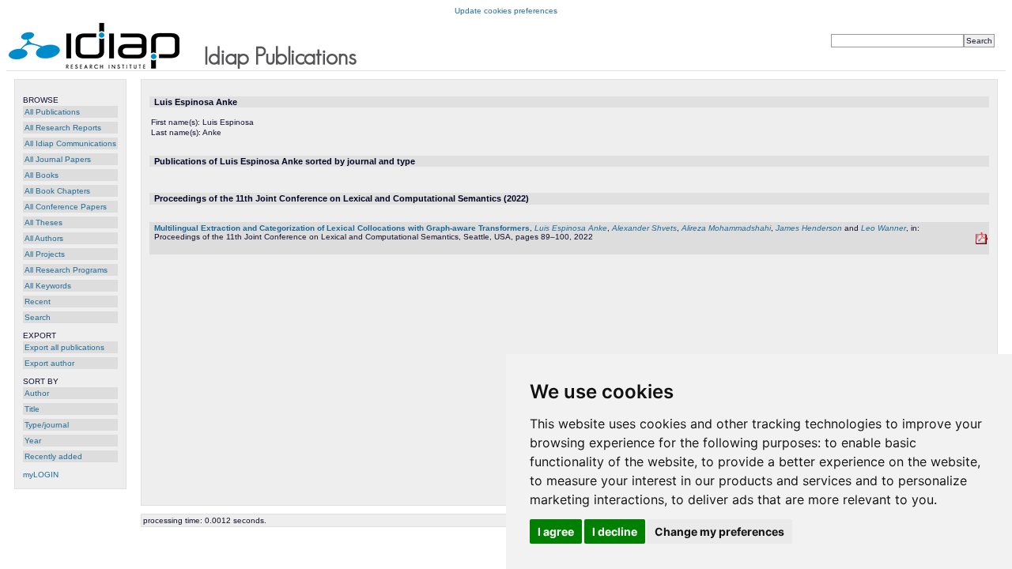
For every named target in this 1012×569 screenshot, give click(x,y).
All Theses (43, 222)
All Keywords (48, 285)
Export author (49, 363)
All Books (42, 175)
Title (32, 409)
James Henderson (809, 228)
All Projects (45, 254)
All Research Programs (66, 270)
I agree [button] (556, 531)
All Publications (52, 111)
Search (38, 317)
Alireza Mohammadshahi (726, 228)
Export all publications (64, 347)
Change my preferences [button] (719, 531)
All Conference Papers (66, 206)
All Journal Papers (58, 159)
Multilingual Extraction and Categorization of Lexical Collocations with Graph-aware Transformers (342, 228)
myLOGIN (41, 474)
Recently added (53, 456)
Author (37, 393)
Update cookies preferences (506, 10)
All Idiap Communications (70, 143)
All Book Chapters (57, 191)
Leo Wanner (883, 228)
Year (33, 440)
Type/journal (47, 424)
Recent (38, 301)
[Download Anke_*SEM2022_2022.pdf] (981, 241)
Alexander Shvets (644, 228)
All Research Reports (63, 127)
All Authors (44, 238)
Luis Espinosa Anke (570, 228)
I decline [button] (614, 531)
